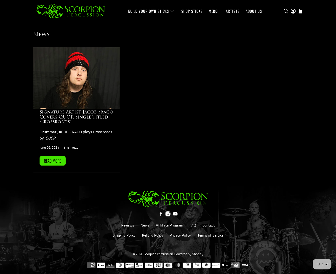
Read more (52, 161)
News (145, 225)
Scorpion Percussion (158, 254)
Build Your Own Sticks (148, 11)
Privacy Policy (180, 235)
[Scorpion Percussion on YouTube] (175, 215)
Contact (209, 225)
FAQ (192, 225)
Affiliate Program (169, 225)
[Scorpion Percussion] (70, 11)
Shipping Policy (124, 235)
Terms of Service (210, 235)
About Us (254, 11)
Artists (233, 11)
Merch (214, 11)
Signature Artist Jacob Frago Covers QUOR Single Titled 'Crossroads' (76, 117)
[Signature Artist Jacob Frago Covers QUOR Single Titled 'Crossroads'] (76, 78)
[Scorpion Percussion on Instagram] (168, 215)
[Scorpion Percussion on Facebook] (160, 215)
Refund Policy (152, 235)
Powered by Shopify (188, 254)
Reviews (127, 225)
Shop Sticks (192, 11)
